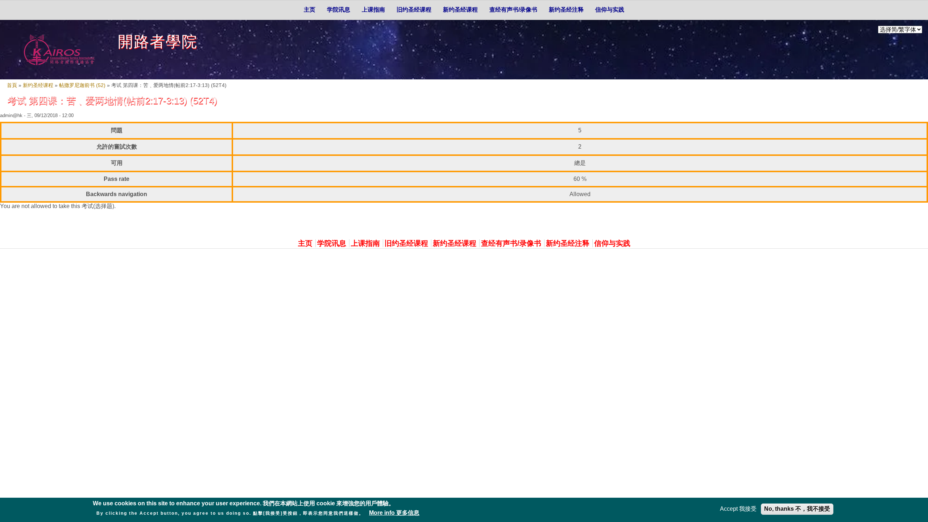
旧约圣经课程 (414, 10)
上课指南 (373, 10)
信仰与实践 (609, 10)
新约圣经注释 (566, 10)
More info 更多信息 (394, 513)
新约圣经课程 (460, 10)
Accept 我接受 (738, 509)
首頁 (12, 85)
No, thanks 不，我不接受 (797, 509)
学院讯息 (338, 10)
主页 (309, 10)
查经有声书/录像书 (513, 10)
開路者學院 (158, 41)
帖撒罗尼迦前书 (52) (82, 85)
